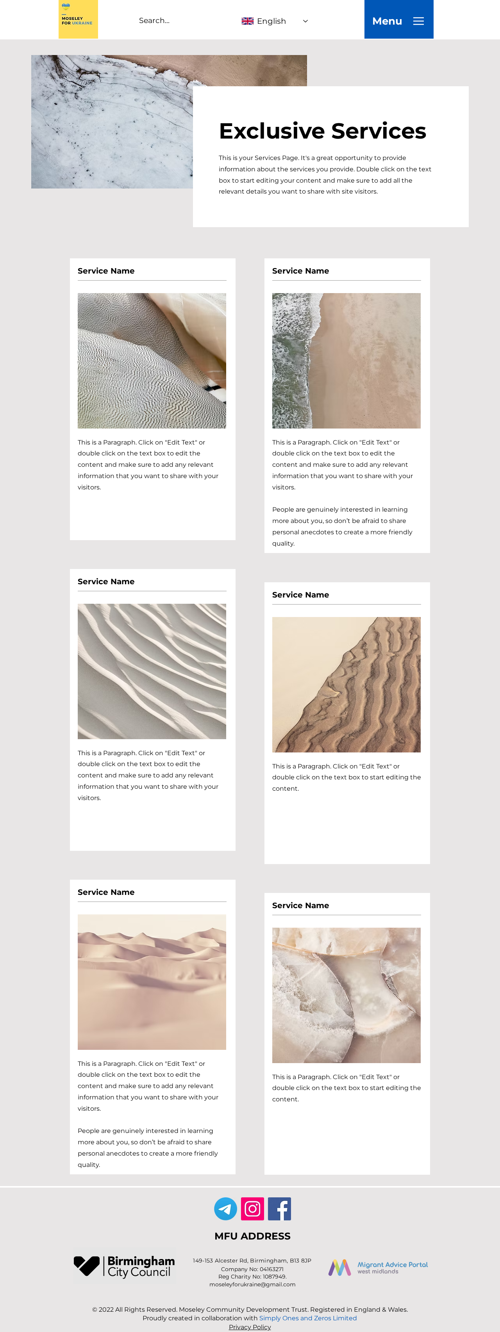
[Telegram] (225, 1208)
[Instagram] (252, 1208)
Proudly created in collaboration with (250, 1318)
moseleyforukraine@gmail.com (252, 1284)
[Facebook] (279, 1208)
